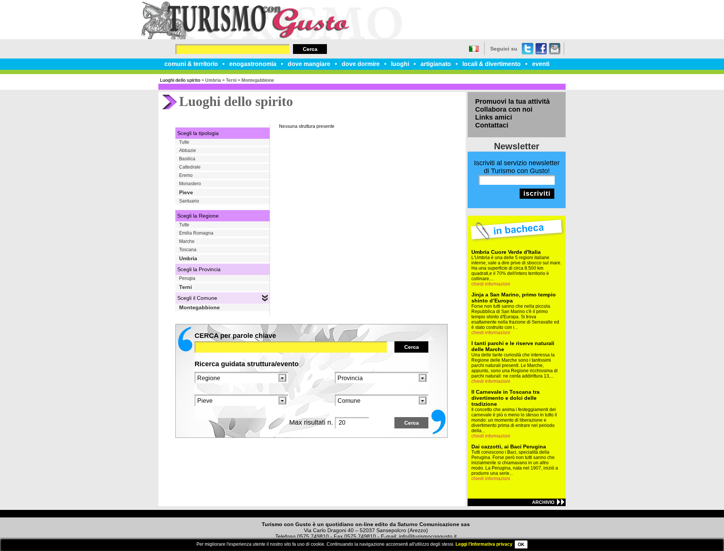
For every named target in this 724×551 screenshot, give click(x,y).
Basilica (187, 158)
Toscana (187, 249)
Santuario (189, 201)
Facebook (541, 48)
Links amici (493, 117)
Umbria (213, 80)
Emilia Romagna (196, 233)
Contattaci (491, 125)
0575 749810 (313, 536)
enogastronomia (252, 64)
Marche (187, 241)
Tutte (184, 142)
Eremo (186, 175)
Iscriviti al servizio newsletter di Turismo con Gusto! (517, 167)
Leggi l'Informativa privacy (484, 544)
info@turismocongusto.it (428, 536)
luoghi (400, 64)
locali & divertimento (491, 64)
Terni (231, 80)
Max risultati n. (311, 422)
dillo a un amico (554, 48)
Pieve (186, 192)
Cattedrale (190, 167)
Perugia (187, 278)
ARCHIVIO (543, 502)
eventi (540, 64)
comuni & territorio (191, 64)
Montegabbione (257, 80)
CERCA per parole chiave (235, 335)
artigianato (435, 64)
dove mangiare (309, 64)
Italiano (474, 49)
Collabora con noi (503, 109)
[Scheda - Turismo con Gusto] (271, 37)
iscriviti (537, 193)
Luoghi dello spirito (180, 80)
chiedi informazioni (490, 284)
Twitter (527, 48)
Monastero (190, 183)
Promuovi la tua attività (512, 101)
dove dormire (361, 64)
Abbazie (187, 150)
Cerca (310, 49)
